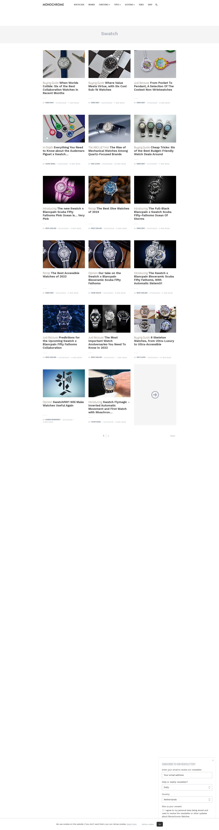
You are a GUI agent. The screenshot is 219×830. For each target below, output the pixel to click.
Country (165, 794)
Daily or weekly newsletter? (175, 782)
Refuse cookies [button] (148, 824)
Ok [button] (160, 824)
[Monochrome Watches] (53, 4)
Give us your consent (172, 806)
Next (172, 436)
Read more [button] (131, 824)
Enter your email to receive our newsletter (182, 770)
